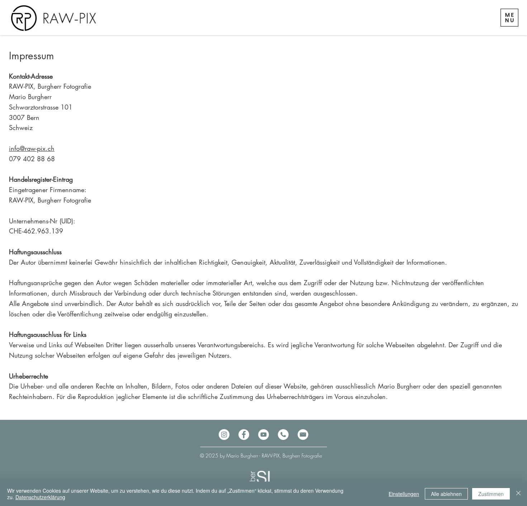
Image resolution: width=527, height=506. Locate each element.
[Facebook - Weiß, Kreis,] (243, 434)
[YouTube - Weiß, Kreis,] (263, 434)
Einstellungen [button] (404, 493)
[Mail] (303, 434)
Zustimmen (491, 493)
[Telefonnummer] (283, 434)
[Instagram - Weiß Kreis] (224, 434)
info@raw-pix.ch (31, 148)
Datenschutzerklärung (40, 497)
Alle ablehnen (446, 493)
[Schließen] (518, 493)
